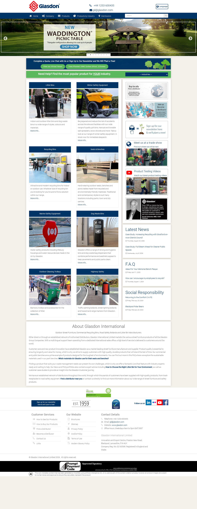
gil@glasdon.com (102, 10)
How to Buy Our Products (46, 424)
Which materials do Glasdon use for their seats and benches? (83, 358)
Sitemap (74, 424)
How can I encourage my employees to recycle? (144, 278)
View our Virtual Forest (52, 66)
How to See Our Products (46, 419)
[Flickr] (154, 403)
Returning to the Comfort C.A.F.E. (139, 297)
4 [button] (95, 54)
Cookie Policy (76, 434)
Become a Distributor (45, 434)
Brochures (75, 419)
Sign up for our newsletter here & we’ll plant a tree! (46, 403)
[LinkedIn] (148, 403)
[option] (98, 37)
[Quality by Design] (146, 209)
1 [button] (87, 54)
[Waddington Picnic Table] (98, 37)
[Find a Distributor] (146, 90)
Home (35, 16)
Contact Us (41, 439)
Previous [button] (4, 37)
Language (163, 6)
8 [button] (106, 54)
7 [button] (104, 54)
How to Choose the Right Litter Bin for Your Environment (129, 367)
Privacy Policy (77, 429)
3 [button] (93, 54)
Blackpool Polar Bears (134, 306)
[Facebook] (165, 403)
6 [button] (101, 54)
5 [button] (98, 54)
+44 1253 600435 (103, 5)
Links (38, 443)
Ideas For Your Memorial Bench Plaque (141, 269)
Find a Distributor (43, 429)
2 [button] (90, 54)
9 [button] (109, 54)
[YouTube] (160, 403)
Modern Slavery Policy (80, 443)
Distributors (106, 16)
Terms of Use (76, 439)
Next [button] (189, 37)
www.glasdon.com (119, 425)
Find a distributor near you (71, 379)
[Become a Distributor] (146, 110)
